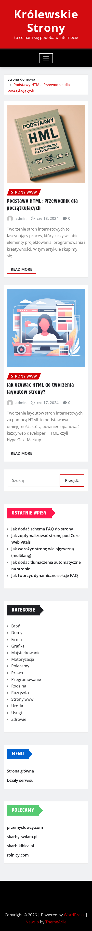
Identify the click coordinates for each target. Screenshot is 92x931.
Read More (21, 269)
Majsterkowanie (25, 652)
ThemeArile (55, 922)
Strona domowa (21, 79)
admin (20, 218)
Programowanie (26, 679)
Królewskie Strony (46, 20)
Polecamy (20, 666)
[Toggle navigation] (46, 58)
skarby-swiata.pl (22, 836)
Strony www (22, 699)
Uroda (17, 706)
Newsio (32, 922)
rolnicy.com (18, 855)
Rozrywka (20, 692)
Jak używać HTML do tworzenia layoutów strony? (40, 388)
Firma (16, 639)
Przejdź (72, 480)
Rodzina (18, 686)
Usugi (16, 712)
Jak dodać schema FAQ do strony (42, 529)
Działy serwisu (20, 780)
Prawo (17, 672)
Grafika (18, 646)
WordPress (74, 915)
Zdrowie (18, 719)
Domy (16, 632)
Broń (15, 626)
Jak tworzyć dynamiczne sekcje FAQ (44, 575)
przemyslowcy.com (25, 827)
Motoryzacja (22, 659)
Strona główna (20, 771)
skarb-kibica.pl (20, 845)
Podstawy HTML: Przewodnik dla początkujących (42, 204)
